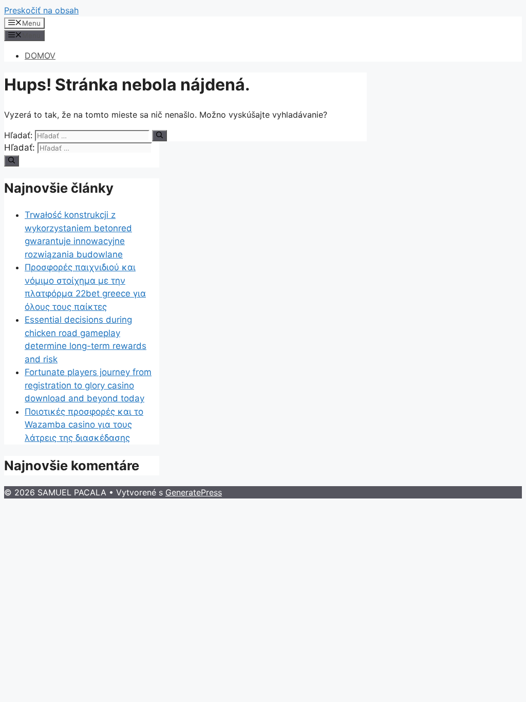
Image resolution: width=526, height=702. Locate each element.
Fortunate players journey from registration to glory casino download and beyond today (88, 385)
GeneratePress (193, 492)
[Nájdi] (159, 135)
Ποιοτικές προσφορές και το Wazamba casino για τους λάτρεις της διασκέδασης (84, 425)
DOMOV (40, 55)
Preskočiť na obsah (41, 10)
